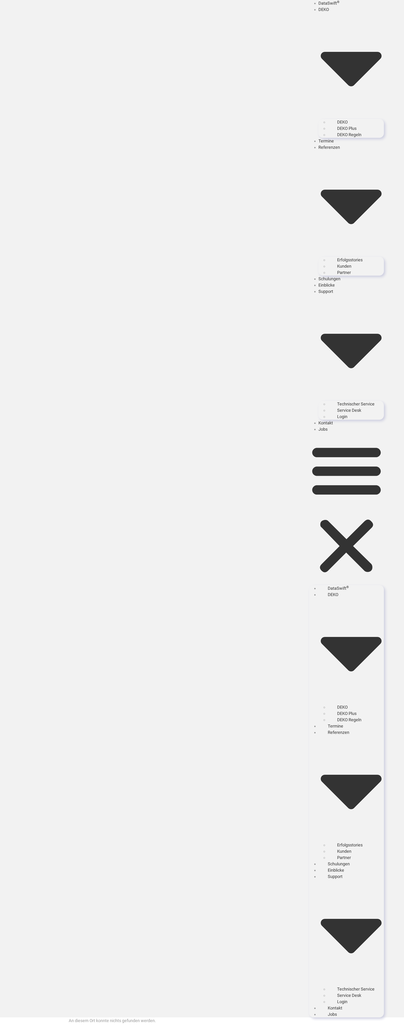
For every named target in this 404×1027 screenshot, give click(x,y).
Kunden (344, 266)
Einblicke (326, 285)
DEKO (342, 122)
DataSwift (328, 3)
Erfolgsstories (350, 259)
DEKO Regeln (349, 134)
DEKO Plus (347, 128)
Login (342, 416)
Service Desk (349, 410)
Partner (344, 272)
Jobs (323, 429)
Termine (326, 141)
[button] (346, 508)
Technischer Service (356, 404)
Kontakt (325, 422)
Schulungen (329, 278)
